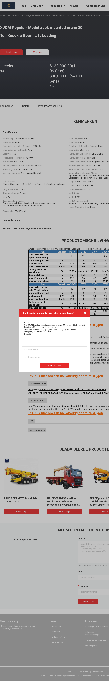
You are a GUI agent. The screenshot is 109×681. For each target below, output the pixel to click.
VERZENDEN (54, 365)
